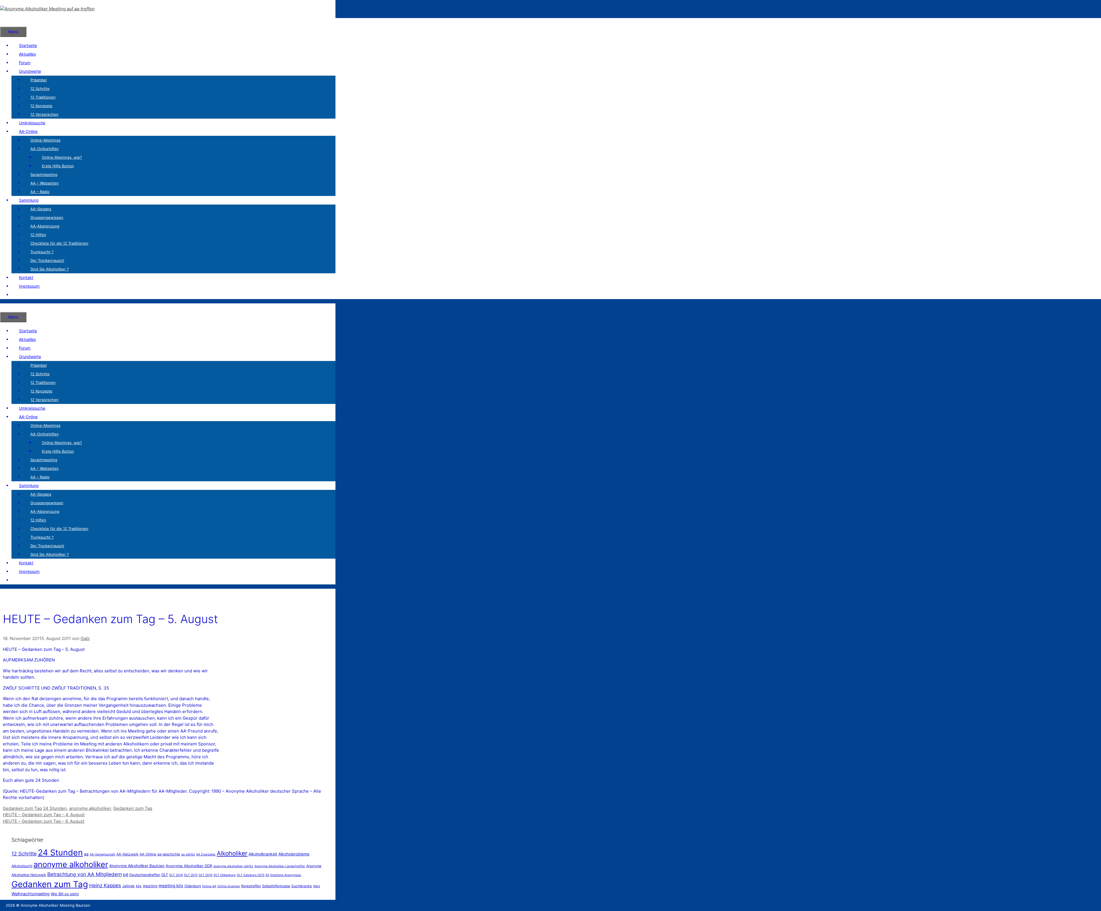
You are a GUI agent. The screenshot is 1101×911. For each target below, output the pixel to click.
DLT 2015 (191, 875)
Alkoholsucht (21, 866)
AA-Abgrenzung (44, 226)
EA (267, 875)
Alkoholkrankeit (263, 854)
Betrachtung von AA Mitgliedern (84, 874)
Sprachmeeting (43, 174)
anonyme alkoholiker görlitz (233, 866)
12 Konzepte (41, 105)
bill (125, 874)
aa (86, 854)
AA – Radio (40, 191)
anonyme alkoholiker (90, 808)
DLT (164, 874)
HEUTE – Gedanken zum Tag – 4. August (44, 814)
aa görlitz (188, 854)
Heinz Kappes (105, 885)
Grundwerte (30, 71)
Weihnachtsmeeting (30, 893)
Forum (24, 62)
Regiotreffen (251, 886)
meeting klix (171, 885)
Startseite (28, 45)
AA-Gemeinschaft (102, 854)
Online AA (209, 886)
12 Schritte (40, 88)
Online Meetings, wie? (62, 157)
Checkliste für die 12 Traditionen (59, 243)
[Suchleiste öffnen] (7, 22)
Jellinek (128, 886)
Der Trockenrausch (47, 260)
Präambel (38, 80)
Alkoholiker (232, 853)
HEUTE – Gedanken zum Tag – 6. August (43, 821)
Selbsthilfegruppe (276, 886)
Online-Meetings (45, 140)
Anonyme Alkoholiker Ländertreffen (279, 866)
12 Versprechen (44, 114)
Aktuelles (27, 54)
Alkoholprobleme (293, 854)
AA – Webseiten (44, 183)
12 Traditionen (43, 97)
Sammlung (29, 200)
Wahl (316, 886)
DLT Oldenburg (225, 875)
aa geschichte (168, 854)
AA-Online (28, 131)
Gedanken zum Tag (22, 808)
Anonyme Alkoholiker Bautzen (137, 865)
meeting (150, 885)
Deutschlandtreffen (144, 875)
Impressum (29, 286)
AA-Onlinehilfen (44, 148)
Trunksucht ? (42, 252)
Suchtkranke (301, 886)
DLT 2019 (205, 875)
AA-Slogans (40, 209)
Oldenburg (192, 886)
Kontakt (26, 277)
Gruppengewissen (46, 217)
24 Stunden (55, 808)
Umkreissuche (32, 122)
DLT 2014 (176, 875)
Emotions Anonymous (285, 875)
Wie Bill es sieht (65, 894)
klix (139, 886)
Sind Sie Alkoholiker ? (49, 269)
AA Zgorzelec (206, 854)
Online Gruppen (228, 886)
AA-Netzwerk (127, 854)
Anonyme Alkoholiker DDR (189, 865)
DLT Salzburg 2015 (250, 875)
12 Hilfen (38, 234)
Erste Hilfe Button (58, 166)
